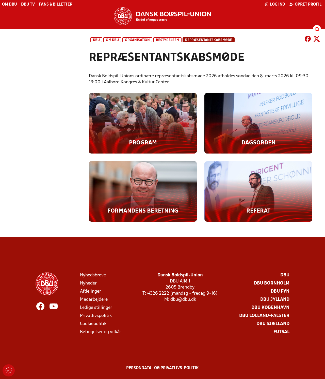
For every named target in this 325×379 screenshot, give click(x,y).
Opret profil (308, 4)
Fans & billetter (55, 4)
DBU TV (28, 4)
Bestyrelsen (167, 40)
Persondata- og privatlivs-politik (162, 368)
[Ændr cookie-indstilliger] (9, 370)
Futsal (281, 332)
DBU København (270, 308)
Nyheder (88, 283)
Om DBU (9, 4)
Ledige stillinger (96, 308)
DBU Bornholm (271, 283)
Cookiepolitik (93, 324)
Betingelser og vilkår (100, 332)
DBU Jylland (274, 299)
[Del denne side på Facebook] (308, 40)
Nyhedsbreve (93, 275)
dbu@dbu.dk (183, 299)
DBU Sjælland (272, 324)
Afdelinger (90, 291)
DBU (96, 40)
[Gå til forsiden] (162, 16)
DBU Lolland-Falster (264, 316)
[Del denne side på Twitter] (316, 40)
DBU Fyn (280, 291)
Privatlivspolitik (96, 316)
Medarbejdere (94, 299)
